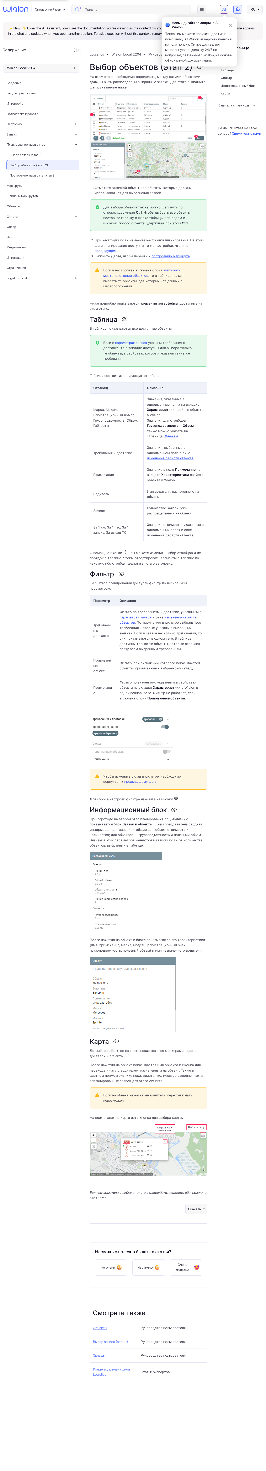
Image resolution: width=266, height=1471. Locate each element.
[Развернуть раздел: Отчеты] (76, 217)
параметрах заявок (131, 343)
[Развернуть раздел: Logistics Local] (76, 278)
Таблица (227, 70)
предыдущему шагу (140, 781)
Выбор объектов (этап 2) (29, 165)
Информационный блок (238, 85)
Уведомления (17, 247)
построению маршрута (170, 256)
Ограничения (16, 268)
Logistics (97, 54)
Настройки (14, 124)
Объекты (13, 206)
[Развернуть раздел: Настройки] (76, 124)
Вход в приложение (21, 93)
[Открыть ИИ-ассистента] (224, 9)
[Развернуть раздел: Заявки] (76, 134)
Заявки (12, 134)
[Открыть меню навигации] (201, 9)
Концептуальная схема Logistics (111, 1372)
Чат (9, 237)
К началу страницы (233, 105)
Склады (99, 1355)
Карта (225, 93)
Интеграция (15, 257)
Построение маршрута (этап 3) (33, 175)
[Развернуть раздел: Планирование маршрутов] (76, 144)
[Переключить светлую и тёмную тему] (237, 9)
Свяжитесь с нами (246, 133)
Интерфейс (15, 103)
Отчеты (12, 216)
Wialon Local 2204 (126, 54)
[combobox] (135, 9)
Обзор (11, 227)
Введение (14, 83)
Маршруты (14, 186)
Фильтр (226, 78)
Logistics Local (17, 278)
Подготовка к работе (22, 114)
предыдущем (105, 251)
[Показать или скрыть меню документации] (76, 50)
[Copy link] (199, 67)
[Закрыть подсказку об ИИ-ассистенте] (230, 25)
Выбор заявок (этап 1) (26, 155)
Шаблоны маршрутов (22, 196)
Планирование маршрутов (26, 144)
